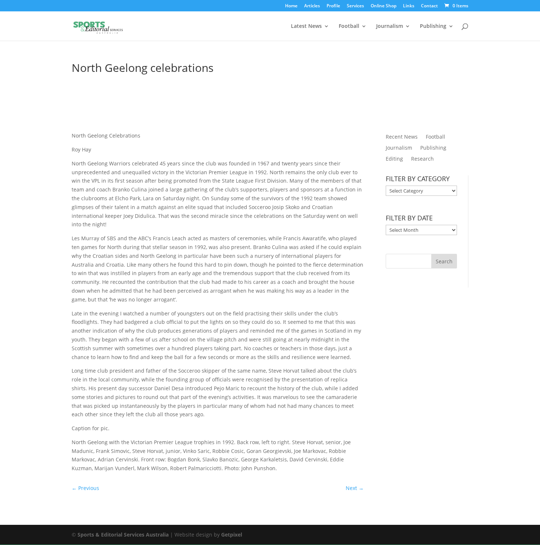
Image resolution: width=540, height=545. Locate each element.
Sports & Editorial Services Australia (123, 534)
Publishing (433, 26)
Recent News (402, 137)
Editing (394, 159)
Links (408, 6)
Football (349, 26)
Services (355, 6)
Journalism (389, 26)
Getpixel (231, 534)
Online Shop (383, 6)
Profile (333, 6)
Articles (312, 6)
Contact (429, 6)
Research (422, 159)
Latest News (306, 26)
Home (291, 6)
